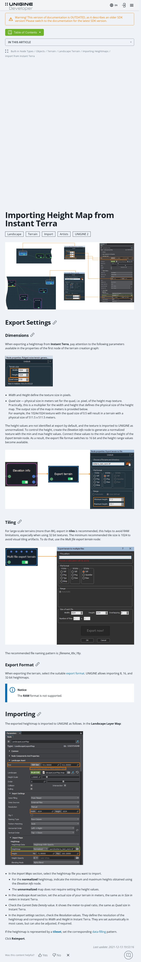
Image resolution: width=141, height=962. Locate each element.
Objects (40, 51)
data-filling (99, 932)
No (59, 955)
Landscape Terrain (69, 51)
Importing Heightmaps (96, 51)
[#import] (39, 714)
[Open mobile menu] (131, 5)
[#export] (55, 322)
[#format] (37, 664)
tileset (57, 932)
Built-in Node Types (22, 51)
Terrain (51, 51)
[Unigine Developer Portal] (19, 6)
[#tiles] (20, 522)
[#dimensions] (32, 335)
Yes (45, 955)
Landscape (14, 234)
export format (75, 673)
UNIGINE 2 (81, 234)
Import (48, 234)
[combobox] (113, 5)
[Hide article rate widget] (68, 955)
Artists (64, 234)
